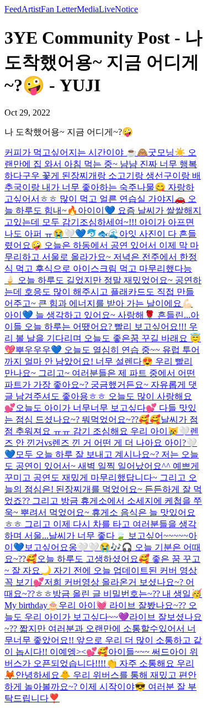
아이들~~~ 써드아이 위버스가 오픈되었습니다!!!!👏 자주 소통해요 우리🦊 (101, 663)
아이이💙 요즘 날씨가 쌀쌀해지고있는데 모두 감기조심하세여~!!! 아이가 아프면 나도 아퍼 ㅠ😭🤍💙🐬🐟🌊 (102, 222)
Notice (126, 9)
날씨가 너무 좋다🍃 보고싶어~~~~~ (118, 535)
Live (107, 9)
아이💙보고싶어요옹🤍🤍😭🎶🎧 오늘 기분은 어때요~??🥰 (102, 547)
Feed (13, 9)
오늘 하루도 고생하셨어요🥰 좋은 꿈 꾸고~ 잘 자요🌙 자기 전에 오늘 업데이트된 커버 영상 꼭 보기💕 (102, 570)
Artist (31, 9)
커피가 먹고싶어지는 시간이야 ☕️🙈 (76, 152)
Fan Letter (59, 9)
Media (88, 9)
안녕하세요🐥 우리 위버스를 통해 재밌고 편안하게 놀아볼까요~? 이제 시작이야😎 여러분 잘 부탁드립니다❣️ (100, 686)
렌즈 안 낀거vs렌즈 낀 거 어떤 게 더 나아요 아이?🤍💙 (101, 442)
